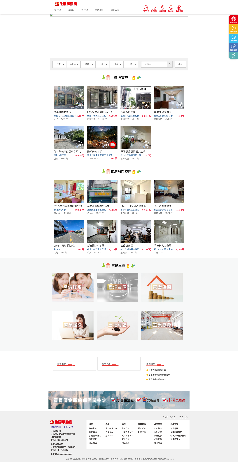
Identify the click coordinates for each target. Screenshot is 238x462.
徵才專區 (158, 443)
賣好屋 (84, 10)
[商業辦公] (74, 330)
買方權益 (93, 443)
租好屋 (71, 10)
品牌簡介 (158, 424)
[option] (119, 15)
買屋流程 (93, 439)
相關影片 (158, 439)
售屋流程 (109, 432)
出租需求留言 (127, 435)
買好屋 (57, 10)
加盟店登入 (175, 439)
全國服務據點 (176, 432)
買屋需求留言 (95, 435)
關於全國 (114, 10)
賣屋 (107, 424)
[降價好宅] (74, 292)
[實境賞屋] (119, 292)
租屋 (124, 424)
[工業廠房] (163, 330)
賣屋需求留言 (111, 428)
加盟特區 (174, 424)
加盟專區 (174, 428)
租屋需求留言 (127, 432)
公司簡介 (158, 428)
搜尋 (180, 64)
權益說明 (125, 443)
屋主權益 (109, 435)
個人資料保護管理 (178, 435)
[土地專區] (119, 330)
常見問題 (125, 439)
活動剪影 (158, 435)
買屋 (91, 424)
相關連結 (142, 432)
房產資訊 (99, 10)
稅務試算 (142, 428)
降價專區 (93, 432)
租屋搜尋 (125, 428)
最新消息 (158, 432)
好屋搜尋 (93, 428)
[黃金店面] (163, 292)
